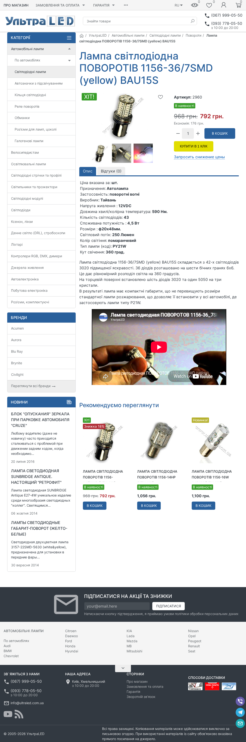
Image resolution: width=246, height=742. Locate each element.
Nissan (193, 631)
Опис (87, 171)
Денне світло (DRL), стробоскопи (38, 233)
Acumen (17, 328)
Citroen (70, 631)
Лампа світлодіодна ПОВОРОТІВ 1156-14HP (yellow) (157, 477)
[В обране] (160, 97)
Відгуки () (111, 171)
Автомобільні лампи (128, 35)
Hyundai (71, 651)
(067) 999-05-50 (226, 15)
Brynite (16, 363)
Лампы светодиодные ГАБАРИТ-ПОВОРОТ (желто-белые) (39, 528)
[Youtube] (8, 714)
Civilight (17, 374)
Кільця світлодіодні (30, 95)
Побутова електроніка (29, 290)
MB (129, 646)
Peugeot (194, 641)
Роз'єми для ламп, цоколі (35, 129)
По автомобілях (27, 60)
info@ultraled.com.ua (27, 703)
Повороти (193, 35)
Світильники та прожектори (34, 187)
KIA (129, 631)
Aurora (16, 340)
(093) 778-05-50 (226, 23)
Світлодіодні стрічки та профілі (36, 175)
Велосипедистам (25, 152)
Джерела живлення (27, 267)
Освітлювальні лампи (28, 164)
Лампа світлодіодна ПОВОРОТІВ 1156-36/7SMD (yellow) (103, 477)
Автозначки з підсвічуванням (39, 83)
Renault (194, 646)
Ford (68, 641)
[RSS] (19, 714)
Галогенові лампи (29, 141)
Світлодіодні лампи (165, 35)
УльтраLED (98, 35)
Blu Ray (17, 351)
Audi (7, 646)
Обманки (22, 118)
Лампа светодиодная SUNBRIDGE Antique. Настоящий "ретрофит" (36, 476)
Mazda (132, 641)
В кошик (220, 133)
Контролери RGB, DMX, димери (36, 256)
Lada (131, 636)
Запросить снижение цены (199, 156)
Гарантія (101, 5)
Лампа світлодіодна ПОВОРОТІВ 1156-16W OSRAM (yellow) (212, 477)
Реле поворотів (27, 106)
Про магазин (16, 5)
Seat (191, 651)
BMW (8, 651)
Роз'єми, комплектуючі (30, 302)
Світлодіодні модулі (27, 198)
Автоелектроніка (25, 279)
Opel (192, 636)
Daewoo (71, 636)
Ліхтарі (17, 244)
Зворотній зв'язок (141, 697)
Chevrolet (11, 656)
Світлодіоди (20, 210)
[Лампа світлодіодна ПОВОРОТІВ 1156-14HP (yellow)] (159, 440)
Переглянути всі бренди (31, 386)
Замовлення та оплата (58, 5)
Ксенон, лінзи (22, 221)
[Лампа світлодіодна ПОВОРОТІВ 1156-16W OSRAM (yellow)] (213, 440)
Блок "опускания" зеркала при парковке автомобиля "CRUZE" (40, 419)
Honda (70, 646)
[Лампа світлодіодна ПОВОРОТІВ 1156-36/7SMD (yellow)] (104, 440)
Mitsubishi (134, 651)
